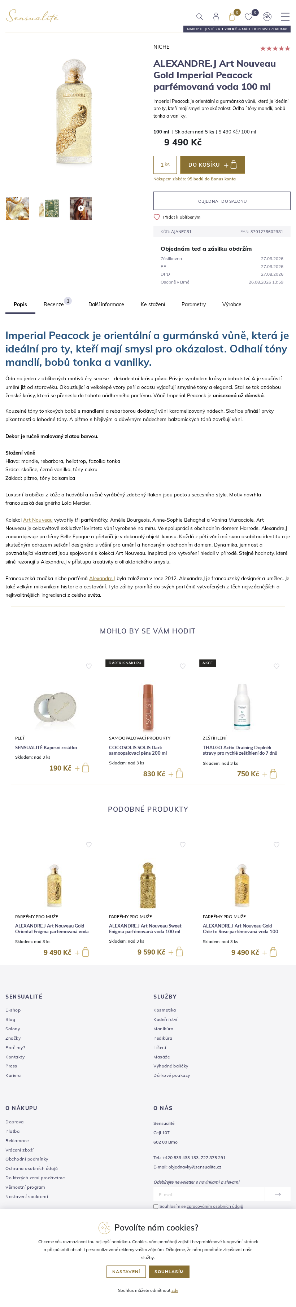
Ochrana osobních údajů (31, 1168)
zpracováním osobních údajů (215, 1206)
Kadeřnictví (165, 1019)
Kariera (13, 1075)
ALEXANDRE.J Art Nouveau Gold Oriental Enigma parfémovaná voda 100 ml (52, 932)
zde (174, 1290)
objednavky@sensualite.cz (195, 1167)
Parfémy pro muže (36, 917)
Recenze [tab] (56, 303)
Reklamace (17, 1140)
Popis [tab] (20, 304)
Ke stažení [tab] (153, 304)
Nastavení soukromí (26, 1196)
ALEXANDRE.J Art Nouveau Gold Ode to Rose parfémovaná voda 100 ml (240, 932)
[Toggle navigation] (285, 16)
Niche (161, 47)
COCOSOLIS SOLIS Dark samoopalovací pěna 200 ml (138, 751)
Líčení (159, 1047)
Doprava (14, 1121)
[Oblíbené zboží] (249, 16)
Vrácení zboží (19, 1150)
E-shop (13, 1010)
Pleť (20, 738)
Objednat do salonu (222, 201)
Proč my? (15, 1047)
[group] (54, 719)
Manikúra (163, 1028)
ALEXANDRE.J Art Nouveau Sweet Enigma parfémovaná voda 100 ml (145, 929)
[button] (88, 664)
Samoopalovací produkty (139, 738)
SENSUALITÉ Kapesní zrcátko (46, 748)
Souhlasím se (201, 1206)
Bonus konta (223, 178)
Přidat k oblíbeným (182, 217)
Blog (10, 1019)
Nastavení (126, 1271)
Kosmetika (164, 1010)
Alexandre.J (102, 578)
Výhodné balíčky (170, 1066)
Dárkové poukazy (171, 1075)
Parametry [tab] (194, 304)
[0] (232, 15)
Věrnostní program (25, 1187)
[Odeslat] (278, 1194)
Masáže (161, 1057)
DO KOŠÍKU (204, 165)
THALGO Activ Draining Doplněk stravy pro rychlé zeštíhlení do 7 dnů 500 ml (240, 754)
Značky (13, 1038)
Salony (12, 1028)
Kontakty (15, 1057)
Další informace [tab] (106, 304)
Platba (12, 1131)
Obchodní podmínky (26, 1159)
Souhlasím (169, 1271)
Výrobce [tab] (231, 304)
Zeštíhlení (214, 738)
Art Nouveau (38, 520)
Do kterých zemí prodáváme (35, 1177)
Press (11, 1066)
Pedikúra (162, 1038)
